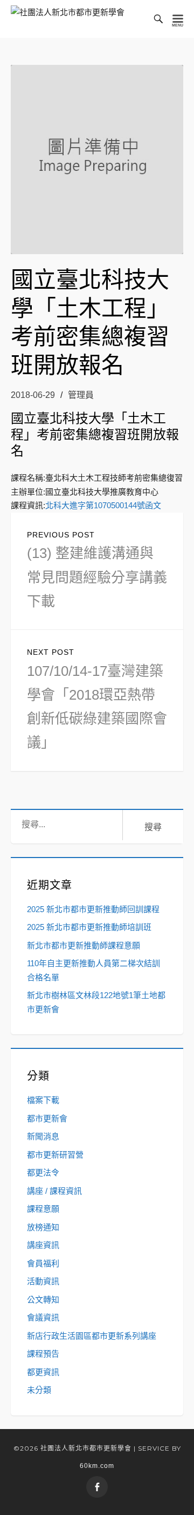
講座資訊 (43, 1245)
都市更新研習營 (55, 1154)
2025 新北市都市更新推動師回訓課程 (93, 909)
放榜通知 (43, 1227)
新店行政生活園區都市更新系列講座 (91, 1335)
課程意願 (43, 1208)
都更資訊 (43, 1372)
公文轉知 (43, 1299)
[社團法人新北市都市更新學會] (67, 18)
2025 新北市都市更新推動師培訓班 (89, 927)
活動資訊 (43, 1281)
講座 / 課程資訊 (54, 1190)
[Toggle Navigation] (177, 19)
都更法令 (43, 1172)
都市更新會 (47, 1118)
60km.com (97, 1466)
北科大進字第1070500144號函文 (103, 505)
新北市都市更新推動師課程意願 (83, 945)
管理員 (81, 395)
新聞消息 (43, 1136)
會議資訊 (43, 1317)
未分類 (39, 1389)
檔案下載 (43, 1100)
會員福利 (43, 1263)
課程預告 (43, 1353)
